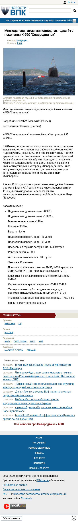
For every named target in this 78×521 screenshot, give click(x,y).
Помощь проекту (39, 468)
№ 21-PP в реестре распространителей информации (34, 494)
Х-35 (41, 341)
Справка (39, 453)
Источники (39, 443)
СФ (20, 323)
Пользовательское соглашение (21, 489)
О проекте (39, 458)
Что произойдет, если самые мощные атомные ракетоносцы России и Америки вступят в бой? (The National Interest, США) (39, 376)
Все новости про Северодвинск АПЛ (39, 424)
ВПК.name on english (15, 484)
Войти (71, 2)
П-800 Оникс (20, 341)
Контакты (39, 463)
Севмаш (31, 350)
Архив (39, 438)
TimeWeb (26, 498)
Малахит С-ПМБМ (14, 350)
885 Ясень (10, 323)
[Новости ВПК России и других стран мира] (13, 14)
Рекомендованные (39, 448)
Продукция (21, 40)
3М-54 (7, 341)
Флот (19, 43)
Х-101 (32, 341)
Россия (9, 332)
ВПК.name (42, 480)
